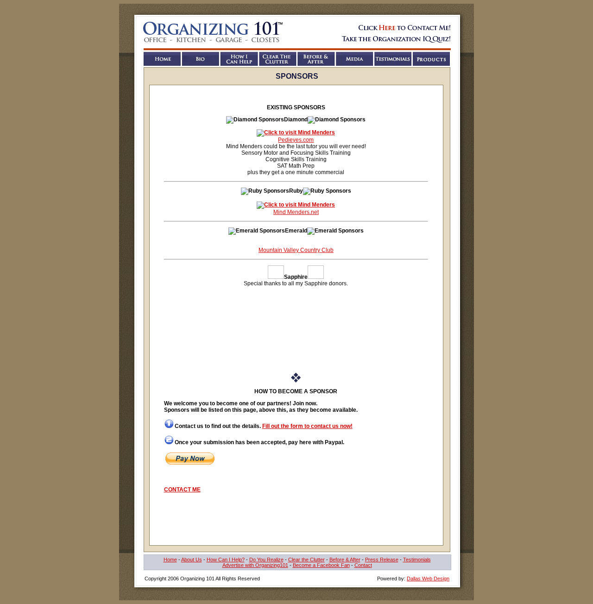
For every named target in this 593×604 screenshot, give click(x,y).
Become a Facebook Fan (321, 565)
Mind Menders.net (296, 212)
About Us (191, 559)
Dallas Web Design (428, 578)
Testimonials (417, 559)
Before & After (344, 559)
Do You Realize (266, 559)
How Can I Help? (226, 559)
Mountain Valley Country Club (296, 250)
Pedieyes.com (296, 140)
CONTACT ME (182, 489)
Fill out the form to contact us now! (307, 426)
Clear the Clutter (306, 559)
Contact (363, 565)
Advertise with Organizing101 (255, 565)
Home (170, 559)
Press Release (381, 559)
